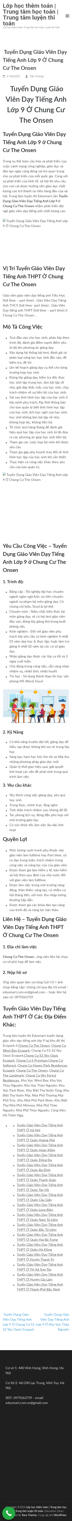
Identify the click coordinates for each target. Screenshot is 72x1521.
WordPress (60, 1515)
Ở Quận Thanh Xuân (40, 1180)
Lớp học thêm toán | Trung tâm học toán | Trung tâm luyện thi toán (31, 14)
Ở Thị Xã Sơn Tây (38, 1269)
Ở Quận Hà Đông (38, 1250)
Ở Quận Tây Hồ (37, 1190)
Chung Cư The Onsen (34, 1045)
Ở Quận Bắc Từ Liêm (40, 1230)
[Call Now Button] (9, 1513)
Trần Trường (36, 76)
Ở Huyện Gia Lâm (38, 1279)
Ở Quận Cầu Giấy (38, 1200)
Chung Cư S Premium (32, 1060)
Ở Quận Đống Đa (38, 1160)
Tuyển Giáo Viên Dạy (32, 1135)
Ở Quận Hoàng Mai (40, 1140)
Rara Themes (29, 1515)
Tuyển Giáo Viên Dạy (32, 1245)
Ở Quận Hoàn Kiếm (40, 1150)
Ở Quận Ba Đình (38, 1170)
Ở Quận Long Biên (39, 1210)
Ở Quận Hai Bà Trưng (41, 1240)
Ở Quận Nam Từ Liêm (41, 1220)
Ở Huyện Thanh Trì (39, 1259)
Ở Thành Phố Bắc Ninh (42, 1289)
